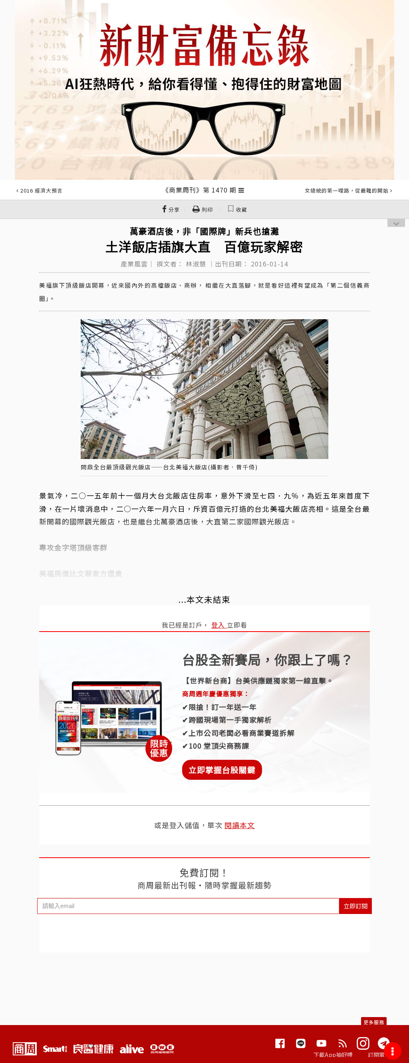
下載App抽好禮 (333, 1055)
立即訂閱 (355, 906)
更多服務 (373, 1022)
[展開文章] (241, 190)
